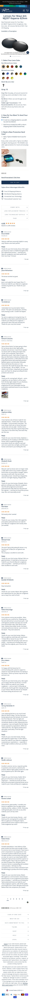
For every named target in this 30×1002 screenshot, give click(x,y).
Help (14, 935)
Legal (14, 939)
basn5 (6, 944)
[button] (5, 394)
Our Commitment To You (14, 923)
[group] (15, 223)
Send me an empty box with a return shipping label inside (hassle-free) (14, 125)
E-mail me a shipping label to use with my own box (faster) (15, 121)
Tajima (14, 927)
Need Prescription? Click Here (10, 177)
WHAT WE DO (14, 918)
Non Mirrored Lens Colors (9, 63)
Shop (14, 931)
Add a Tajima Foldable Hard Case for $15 (14, 137)
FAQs (15, 218)
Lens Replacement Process (15, 211)
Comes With (15, 207)
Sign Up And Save (15, 914)
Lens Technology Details (15, 214)
